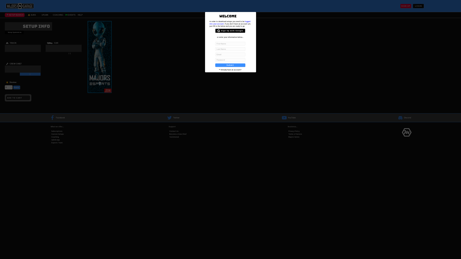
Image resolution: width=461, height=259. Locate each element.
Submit (230, 65)
